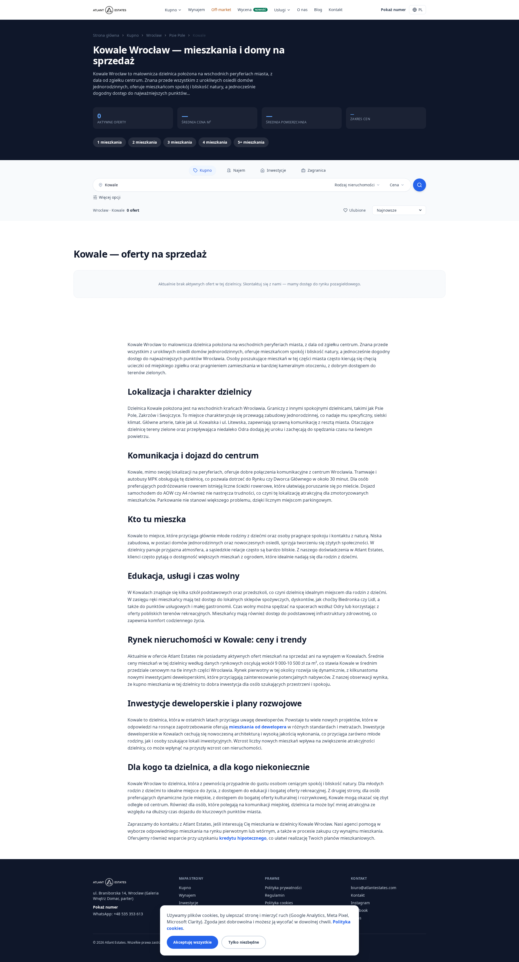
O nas (302, 9)
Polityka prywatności (283, 887)
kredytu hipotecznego (243, 838)
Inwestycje (188, 902)
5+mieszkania (251, 142)
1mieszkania (109, 142)
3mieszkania (180, 142)
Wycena (252, 9)
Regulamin (275, 895)
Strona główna (106, 35)
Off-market (221, 9)
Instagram (360, 902)
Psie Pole (177, 35)
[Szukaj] (419, 184)
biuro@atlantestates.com (373, 887)
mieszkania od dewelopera (258, 727)
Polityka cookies (279, 902)
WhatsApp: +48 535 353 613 (118, 913)
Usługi (280, 9)
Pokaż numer (393, 9)
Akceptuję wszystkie (192, 942)
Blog (318, 9)
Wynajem (196, 9)
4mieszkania (215, 142)
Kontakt (335, 9)
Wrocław (154, 35)
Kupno (171, 9)
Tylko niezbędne (243, 942)
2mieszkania (144, 142)
